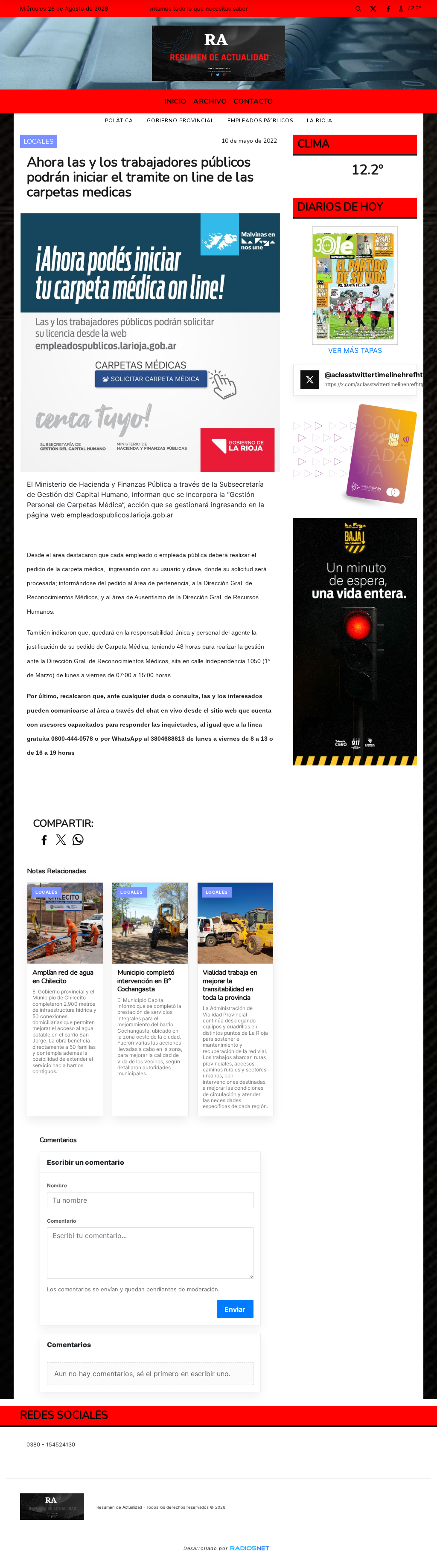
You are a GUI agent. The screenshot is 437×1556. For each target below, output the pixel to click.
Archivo (210, 101)
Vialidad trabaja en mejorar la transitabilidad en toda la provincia (230, 985)
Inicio (175, 101)
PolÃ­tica (119, 120)
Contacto (253, 101)
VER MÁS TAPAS (355, 350)
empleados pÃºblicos (260, 120)
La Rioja (319, 120)
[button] (358, 8)
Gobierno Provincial (180, 120)
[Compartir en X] (61, 840)
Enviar (234, 1309)
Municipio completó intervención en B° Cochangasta (146, 981)
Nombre (57, 1185)
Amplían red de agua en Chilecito (62, 977)
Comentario (61, 1221)
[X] (373, 8)
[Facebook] (388, 8)
